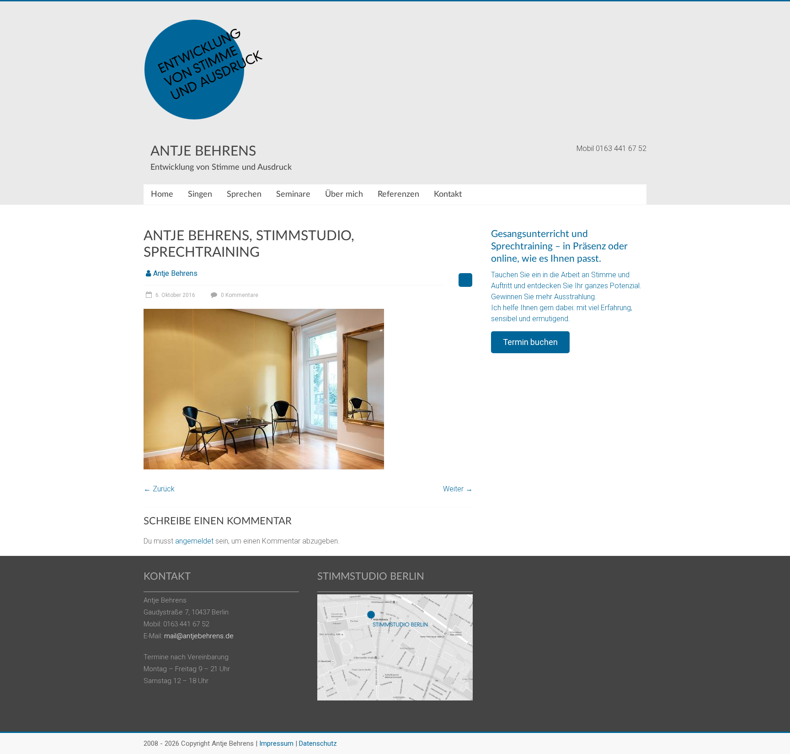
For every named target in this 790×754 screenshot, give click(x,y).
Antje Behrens (203, 151)
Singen (200, 194)
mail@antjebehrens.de (199, 636)
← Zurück (159, 489)
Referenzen (398, 194)
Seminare (293, 194)
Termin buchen (530, 342)
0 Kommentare (238, 295)
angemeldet (194, 541)
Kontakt (448, 194)
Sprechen (244, 194)
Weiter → (458, 489)
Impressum (276, 743)
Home (162, 194)
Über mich (344, 194)
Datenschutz (318, 743)
